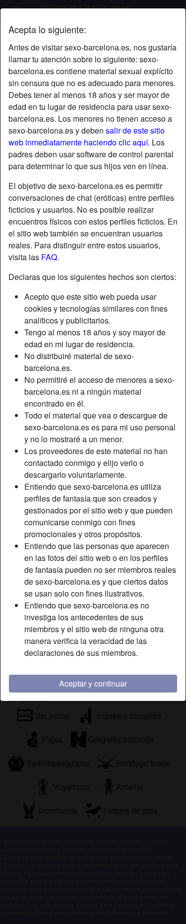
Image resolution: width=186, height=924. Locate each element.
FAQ (49, 257)
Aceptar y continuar (93, 683)
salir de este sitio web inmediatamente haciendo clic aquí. (86, 136)
